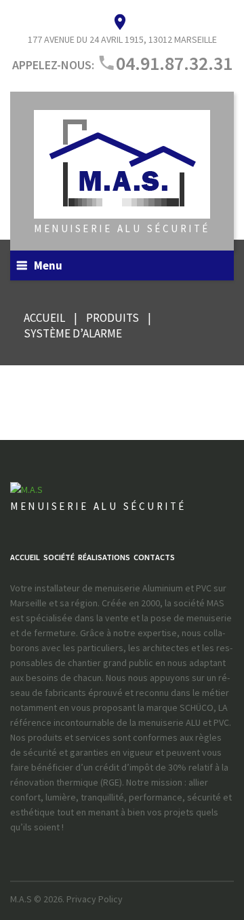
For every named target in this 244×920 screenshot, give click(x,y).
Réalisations (104, 557)
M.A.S (21, 899)
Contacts (154, 557)
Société (59, 557)
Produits (112, 317)
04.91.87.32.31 (174, 63)
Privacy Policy (94, 899)
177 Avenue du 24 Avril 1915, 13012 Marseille (122, 39)
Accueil (44, 317)
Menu (48, 265)
